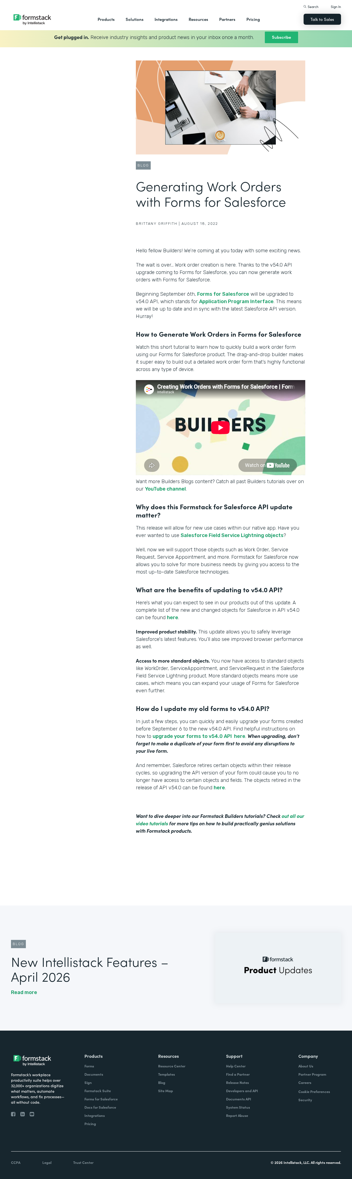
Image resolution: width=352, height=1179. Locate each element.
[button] (106, 19)
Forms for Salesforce (223, 294)
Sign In (336, 6)
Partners (227, 19)
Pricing (253, 19)
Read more (24, 992)
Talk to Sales (322, 19)
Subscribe (281, 37)
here (172, 618)
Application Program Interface (236, 301)
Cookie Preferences (314, 1091)
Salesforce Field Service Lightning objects (232, 535)
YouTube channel (165, 489)
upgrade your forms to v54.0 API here (199, 736)
